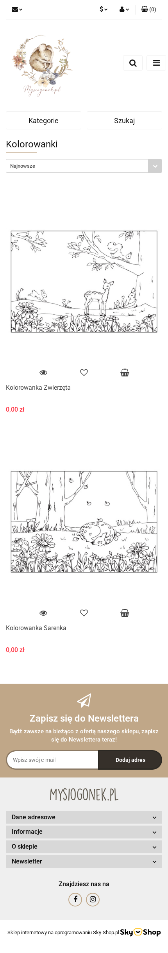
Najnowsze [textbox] (22, 166)
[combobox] (84, 166)
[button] (148, 10)
